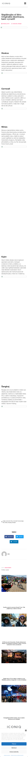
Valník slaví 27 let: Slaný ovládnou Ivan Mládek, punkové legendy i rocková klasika (14, 679)
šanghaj (10, 522)
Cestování (15, 23)
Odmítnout (14, 748)
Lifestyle (19, 23)
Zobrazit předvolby (14, 752)
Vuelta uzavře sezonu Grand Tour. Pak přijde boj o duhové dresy (14, 608)
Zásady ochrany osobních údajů (17, 755)
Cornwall (15, 521)
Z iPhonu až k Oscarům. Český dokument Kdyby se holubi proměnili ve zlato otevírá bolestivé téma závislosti (14, 643)
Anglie (4, 521)
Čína (12, 521)
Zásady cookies (7, 755)
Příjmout (14, 744)
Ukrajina (14, 522)
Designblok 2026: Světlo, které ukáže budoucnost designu (14, 718)
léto (3, 522)
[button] (26, 730)
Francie (19, 521)
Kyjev (22, 521)
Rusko (6, 522)
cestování (8, 521)
